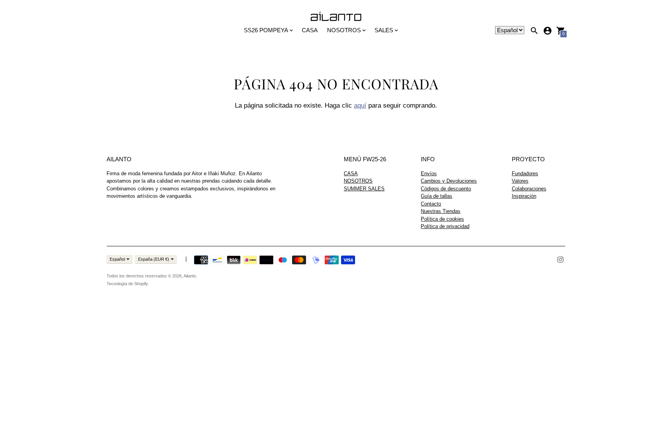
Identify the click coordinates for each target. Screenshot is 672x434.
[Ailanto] (336, 17)
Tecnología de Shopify (127, 283)
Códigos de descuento (446, 189)
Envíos (429, 173)
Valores (520, 181)
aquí (360, 105)
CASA (310, 30)
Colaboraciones (529, 189)
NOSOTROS (358, 181)
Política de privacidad (445, 226)
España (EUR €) (153, 259)
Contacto (431, 204)
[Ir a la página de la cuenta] (547, 30)
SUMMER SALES (364, 189)
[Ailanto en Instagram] (560, 259)
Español (117, 259)
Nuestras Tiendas (440, 211)
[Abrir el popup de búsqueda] (534, 30)
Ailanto (190, 276)
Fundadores (525, 173)
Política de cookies (442, 219)
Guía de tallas (436, 196)
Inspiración (524, 196)
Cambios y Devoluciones (449, 181)
